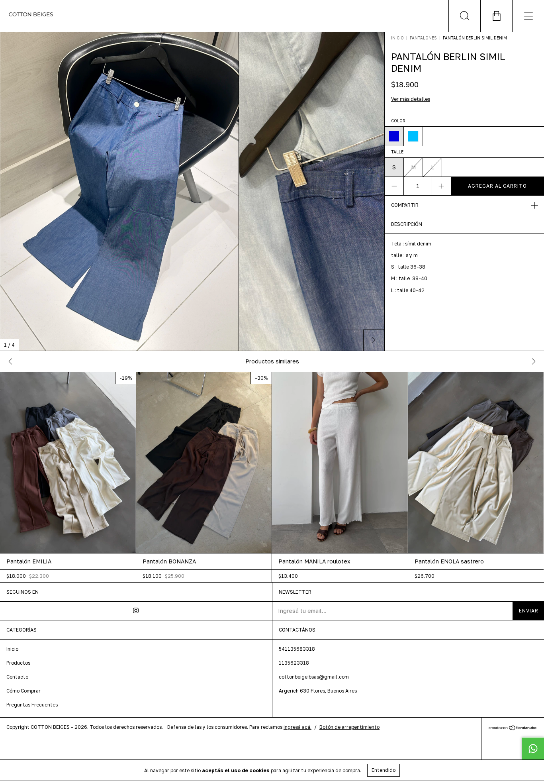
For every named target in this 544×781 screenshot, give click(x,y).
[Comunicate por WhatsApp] (533, 748)
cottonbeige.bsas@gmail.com (314, 677)
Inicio (397, 37)
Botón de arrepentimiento (349, 727)
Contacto (17, 677)
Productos (18, 663)
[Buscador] (464, 16)
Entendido (383, 770)
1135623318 (294, 663)
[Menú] (528, 16)
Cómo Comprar (23, 691)
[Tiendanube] (513, 728)
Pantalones (423, 37)
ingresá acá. (297, 727)
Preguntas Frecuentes (32, 705)
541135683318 (297, 649)
